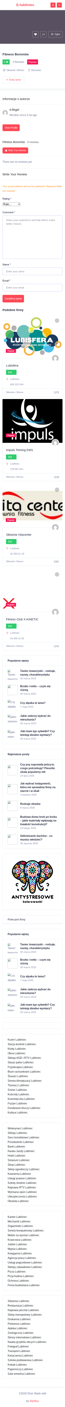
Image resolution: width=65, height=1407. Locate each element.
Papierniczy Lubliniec (20, 1369)
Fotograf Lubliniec (18, 1346)
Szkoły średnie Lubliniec (22, 1182)
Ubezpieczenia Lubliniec (22, 1196)
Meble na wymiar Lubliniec (23, 1235)
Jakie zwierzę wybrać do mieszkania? (35, 717)
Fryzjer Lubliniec (17, 1103)
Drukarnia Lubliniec (19, 1319)
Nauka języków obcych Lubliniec (27, 1342)
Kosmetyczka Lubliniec (21, 1098)
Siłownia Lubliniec (19, 1301)
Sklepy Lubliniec (17, 1132)
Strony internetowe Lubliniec (24, 1337)
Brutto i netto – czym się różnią (35, 688)
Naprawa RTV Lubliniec (22, 1187)
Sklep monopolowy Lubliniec (25, 1314)
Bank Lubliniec (16, 1146)
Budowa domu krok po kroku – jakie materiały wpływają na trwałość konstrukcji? (38, 820)
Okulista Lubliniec (18, 1201)
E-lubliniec (25, 5)
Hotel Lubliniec (17, 1155)
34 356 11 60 (17, 638)
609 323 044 (17, 384)
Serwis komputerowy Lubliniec (26, 1230)
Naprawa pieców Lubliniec (23, 1310)
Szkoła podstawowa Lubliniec (25, 1360)
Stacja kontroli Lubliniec (22, 1044)
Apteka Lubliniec (18, 1328)
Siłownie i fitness (15, 70)
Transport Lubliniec (19, 1351)
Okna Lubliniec (17, 1053)
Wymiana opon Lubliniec (22, 1192)
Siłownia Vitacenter (19, 534)
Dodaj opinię (15, 79)
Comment (8, 212)
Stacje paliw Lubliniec (21, 1062)
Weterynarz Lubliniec (20, 1128)
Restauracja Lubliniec (21, 1305)
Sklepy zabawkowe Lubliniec (25, 1267)
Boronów (36, 70)
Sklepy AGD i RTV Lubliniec (24, 1057)
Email (6, 280)
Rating (6, 198)
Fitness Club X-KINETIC (22, 619)
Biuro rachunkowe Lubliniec (24, 1071)
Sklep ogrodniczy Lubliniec (24, 1169)
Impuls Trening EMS (19, 450)
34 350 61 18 (17, 553)
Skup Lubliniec (16, 1164)
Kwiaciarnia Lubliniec (20, 1355)
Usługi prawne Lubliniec (22, 1178)
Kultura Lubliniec (18, 1112)
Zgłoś (57, 34)
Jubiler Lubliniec (17, 1244)
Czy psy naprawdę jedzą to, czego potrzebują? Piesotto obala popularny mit (37, 768)
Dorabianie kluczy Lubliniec (24, 1108)
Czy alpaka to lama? (33, 702)
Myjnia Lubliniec (17, 1248)
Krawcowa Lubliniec (20, 1239)
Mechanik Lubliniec (19, 1221)
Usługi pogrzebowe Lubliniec (25, 1262)
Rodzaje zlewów (30, 803)
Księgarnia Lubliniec (20, 1253)
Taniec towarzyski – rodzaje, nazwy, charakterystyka (38, 673)
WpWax (34, 1401)
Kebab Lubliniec (17, 1364)
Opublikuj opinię (13, 298)
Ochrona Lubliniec (18, 1280)
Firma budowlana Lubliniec (24, 1285)
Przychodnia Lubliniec (21, 1276)
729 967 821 (17, 469)
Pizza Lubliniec (17, 1271)
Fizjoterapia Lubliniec (20, 1067)
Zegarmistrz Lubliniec (20, 1226)
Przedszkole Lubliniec (21, 1142)
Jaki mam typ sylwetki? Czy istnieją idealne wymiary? (37, 733)
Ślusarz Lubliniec (18, 1076)
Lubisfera (12, 365)
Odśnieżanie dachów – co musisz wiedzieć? (36, 837)
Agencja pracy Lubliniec (22, 1258)
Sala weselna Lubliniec (21, 1373)
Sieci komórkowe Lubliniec (24, 1137)
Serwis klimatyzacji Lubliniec (25, 1080)
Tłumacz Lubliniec (18, 1085)
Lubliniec (15, 379)
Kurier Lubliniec (17, 1039)
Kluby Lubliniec (17, 1048)
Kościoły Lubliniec (18, 1094)
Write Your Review (17, 150)
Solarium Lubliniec (19, 1160)
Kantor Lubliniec (17, 1216)
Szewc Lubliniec (17, 1089)
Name (6, 264)
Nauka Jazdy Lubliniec (21, 1151)
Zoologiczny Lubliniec (21, 1332)
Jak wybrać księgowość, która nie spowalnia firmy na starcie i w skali (38, 787)
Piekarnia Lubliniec (19, 1323)
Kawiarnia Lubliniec (19, 1173)
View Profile (11, 127)
